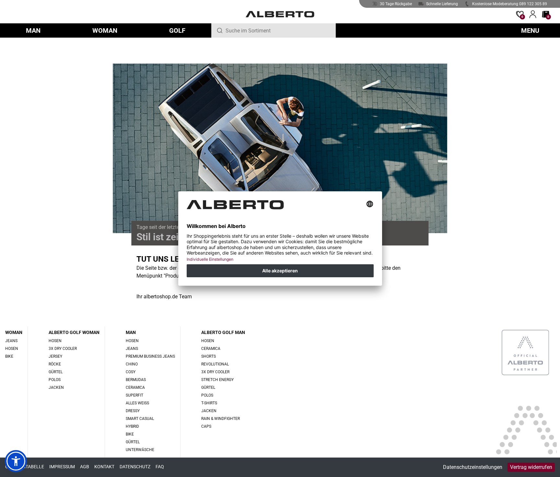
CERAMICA (135, 387)
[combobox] (278, 30)
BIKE (9, 356)
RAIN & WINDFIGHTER (220, 418)
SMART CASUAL (140, 418)
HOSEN (11, 348)
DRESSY (133, 411)
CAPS (206, 426)
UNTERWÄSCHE (140, 449)
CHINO (132, 364)
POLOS (55, 379)
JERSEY (55, 356)
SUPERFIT (134, 395)
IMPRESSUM (62, 466)
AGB (84, 466)
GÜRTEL (56, 372)
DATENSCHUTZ (135, 466)
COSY (130, 372)
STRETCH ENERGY (217, 379)
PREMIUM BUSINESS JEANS (150, 356)
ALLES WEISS (137, 403)
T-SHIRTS (209, 403)
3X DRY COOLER (63, 348)
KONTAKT (104, 466)
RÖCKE (55, 364)
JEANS (11, 341)
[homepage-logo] (279, 14)
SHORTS (208, 356)
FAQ (160, 466)
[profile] (533, 14)
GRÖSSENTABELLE (24, 466)
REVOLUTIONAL (215, 364)
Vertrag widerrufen (531, 467)
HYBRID (132, 426)
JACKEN (56, 387)
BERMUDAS (136, 379)
